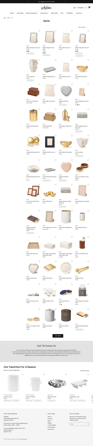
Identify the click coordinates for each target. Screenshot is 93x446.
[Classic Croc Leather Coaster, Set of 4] (82, 166)
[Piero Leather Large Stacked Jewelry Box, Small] (50, 243)
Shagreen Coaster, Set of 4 (32, 301)
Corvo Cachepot (79, 152)
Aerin (27, 45)
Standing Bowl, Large (74, 396)
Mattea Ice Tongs (79, 278)
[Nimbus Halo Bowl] (57, 383)
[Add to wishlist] (39, 31)
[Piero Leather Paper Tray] (33, 243)
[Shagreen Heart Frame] (33, 267)
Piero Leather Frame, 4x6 (65, 76)
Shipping (49, 423)
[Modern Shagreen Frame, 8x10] (50, 37)
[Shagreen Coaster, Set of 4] (33, 290)
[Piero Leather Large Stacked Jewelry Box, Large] (66, 243)
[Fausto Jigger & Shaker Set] (66, 115)
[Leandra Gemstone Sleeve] (33, 115)
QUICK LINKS (51, 413)
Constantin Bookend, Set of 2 (33, 152)
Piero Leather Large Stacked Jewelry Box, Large (65, 254)
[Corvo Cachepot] (82, 141)
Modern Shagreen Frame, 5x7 (33, 47)
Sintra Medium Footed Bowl (65, 152)
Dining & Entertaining (31, 13)
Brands (12, 13)
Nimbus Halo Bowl (52, 396)
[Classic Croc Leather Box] (33, 90)
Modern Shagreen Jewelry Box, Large (81, 126)
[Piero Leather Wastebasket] (66, 217)
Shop (8, 17)
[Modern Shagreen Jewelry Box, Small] (66, 191)
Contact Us (50, 418)
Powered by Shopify (23, 439)
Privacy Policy (51, 429)
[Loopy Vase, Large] (13, 383)
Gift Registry (69, 13)
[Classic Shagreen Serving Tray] (50, 166)
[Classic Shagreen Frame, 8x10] (82, 191)
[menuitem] (12, 13)
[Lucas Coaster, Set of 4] (66, 290)
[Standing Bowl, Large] (79, 383)
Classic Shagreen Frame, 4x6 (81, 101)
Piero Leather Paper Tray (32, 253)
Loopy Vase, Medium (30, 396)
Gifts (62, 13)
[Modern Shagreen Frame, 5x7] (33, 37)
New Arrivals (20, 13)
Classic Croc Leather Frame (32, 201)
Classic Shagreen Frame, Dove (50, 227)
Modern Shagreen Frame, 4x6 (82, 47)
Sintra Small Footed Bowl (81, 76)
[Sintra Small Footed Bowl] (82, 66)
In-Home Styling (51, 427)
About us (50, 416)
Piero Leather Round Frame (65, 278)
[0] (88, 7)
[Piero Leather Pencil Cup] (82, 217)
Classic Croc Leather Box (32, 101)
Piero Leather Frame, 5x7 (65, 47)
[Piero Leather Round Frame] (66, 267)
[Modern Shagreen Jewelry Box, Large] (82, 115)
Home (5, 17)
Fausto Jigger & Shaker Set (65, 126)
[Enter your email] (87, 424)
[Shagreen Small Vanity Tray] (50, 66)
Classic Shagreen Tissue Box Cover (81, 301)
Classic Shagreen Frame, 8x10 (82, 201)
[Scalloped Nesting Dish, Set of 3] (33, 166)
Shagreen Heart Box (63, 101)
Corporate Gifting (52, 425)
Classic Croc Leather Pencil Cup (81, 254)
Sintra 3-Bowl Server (47, 201)
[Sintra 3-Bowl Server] (50, 191)
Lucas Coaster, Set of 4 (64, 301)
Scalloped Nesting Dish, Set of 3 (33, 177)
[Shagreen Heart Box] (66, 90)
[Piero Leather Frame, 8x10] (50, 90)
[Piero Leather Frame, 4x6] (66, 66)
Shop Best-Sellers (85, 370)
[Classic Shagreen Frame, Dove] (50, 217)
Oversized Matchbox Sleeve (81, 326)
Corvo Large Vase (30, 76)
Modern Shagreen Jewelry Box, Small (65, 202)
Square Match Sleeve (47, 278)
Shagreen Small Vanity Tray (49, 76)
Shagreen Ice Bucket (47, 326)
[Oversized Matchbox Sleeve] (82, 315)
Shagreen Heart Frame (31, 278)
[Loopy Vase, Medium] (35, 383)
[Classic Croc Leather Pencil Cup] (82, 243)
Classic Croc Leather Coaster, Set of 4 (82, 177)
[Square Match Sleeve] (50, 267)
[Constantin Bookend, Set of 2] (33, 141)
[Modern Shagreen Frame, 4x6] (82, 37)
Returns (49, 420)
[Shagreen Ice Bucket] (50, 315)
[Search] (85, 7)
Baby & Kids (54, 13)
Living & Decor (44, 13)
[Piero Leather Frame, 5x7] (66, 37)
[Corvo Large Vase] (33, 66)
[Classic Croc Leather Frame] (33, 191)
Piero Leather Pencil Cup (81, 227)
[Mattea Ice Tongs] (82, 267)
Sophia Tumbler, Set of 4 (48, 301)
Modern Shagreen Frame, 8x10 (48, 48)
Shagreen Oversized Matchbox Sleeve (31, 228)
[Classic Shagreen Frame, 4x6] (82, 90)
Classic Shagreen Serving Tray (49, 176)
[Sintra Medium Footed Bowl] (66, 141)
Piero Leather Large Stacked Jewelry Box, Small (49, 254)
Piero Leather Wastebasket (65, 227)
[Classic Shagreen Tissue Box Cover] (82, 290)
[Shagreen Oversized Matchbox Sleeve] (33, 217)
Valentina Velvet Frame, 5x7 (49, 152)
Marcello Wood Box (47, 126)
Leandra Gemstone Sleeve (32, 126)
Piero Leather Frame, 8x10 (49, 101)
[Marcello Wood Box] (50, 115)
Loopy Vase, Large (8, 396)
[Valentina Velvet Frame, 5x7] (50, 141)
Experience (79, 13)
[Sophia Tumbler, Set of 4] (50, 290)
